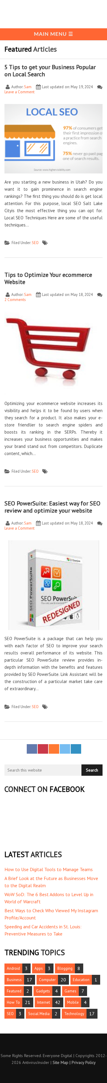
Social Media (39, 1013)
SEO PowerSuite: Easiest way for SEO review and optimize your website (52, 506)
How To (13, 1002)
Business (14, 979)
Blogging (65, 968)
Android (13, 968)
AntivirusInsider (35, 1062)
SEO (35, 242)
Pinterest (43, 748)
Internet (43, 1002)
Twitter (65, 748)
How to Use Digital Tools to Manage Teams (48, 869)
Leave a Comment (19, 91)
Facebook (32, 748)
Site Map (60, 1062)
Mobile (73, 1002)
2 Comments (15, 299)
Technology (74, 1013)
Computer (47, 979)
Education (81, 979)
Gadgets (43, 991)
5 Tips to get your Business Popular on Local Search (50, 70)
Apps (38, 968)
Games (70, 991)
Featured (14, 991)
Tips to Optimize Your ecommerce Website (48, 278)
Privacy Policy (84, 1062)
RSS (54, 748)
